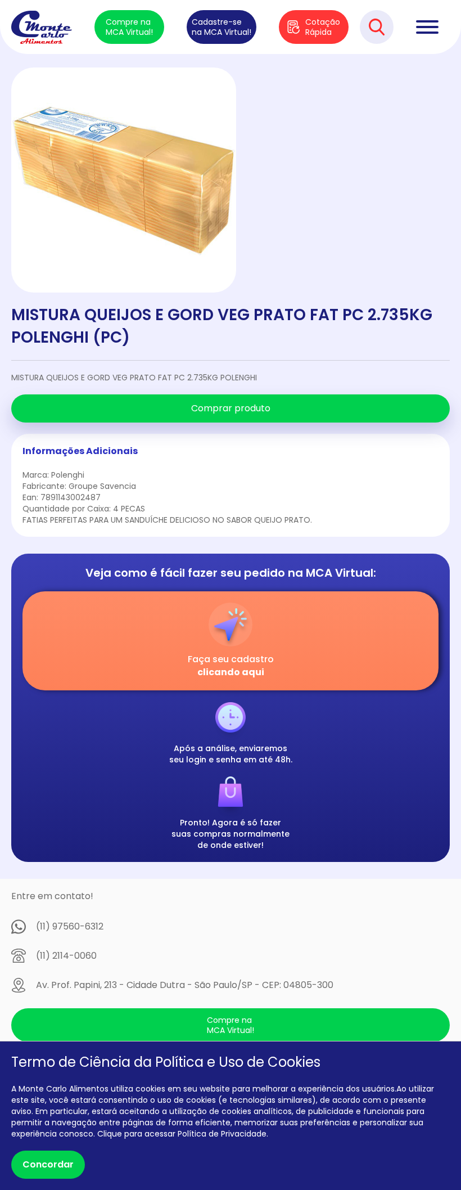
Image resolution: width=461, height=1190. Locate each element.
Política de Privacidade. (223, 1133)
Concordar (48, 1164)
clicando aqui (230, 672)
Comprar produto (230, 408)
